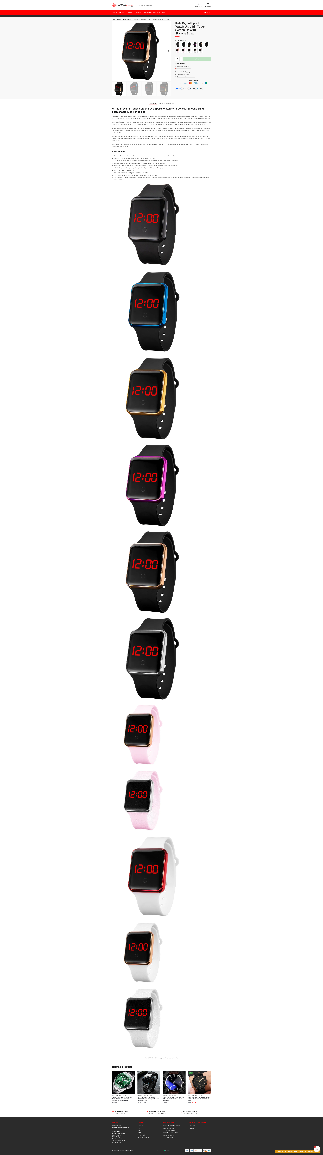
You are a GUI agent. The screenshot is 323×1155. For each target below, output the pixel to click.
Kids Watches (126, 19)
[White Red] (189, 50)
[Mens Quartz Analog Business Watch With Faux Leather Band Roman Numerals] (174, 1082)
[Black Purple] (195, 44)
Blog (139, 1128)
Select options (123, 1106)
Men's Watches (116, 1095)
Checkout (208, 6)
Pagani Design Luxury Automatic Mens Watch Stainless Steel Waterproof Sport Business (122, 1098)
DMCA (140, 1133)
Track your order (168, 1137)
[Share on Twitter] (183, 88)
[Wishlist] (132, 1073)
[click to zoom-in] (141, 51)
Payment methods (168, 1128)
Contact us (141, 1130)
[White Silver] (200, 50)
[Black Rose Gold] (200, 44)
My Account (198, 6)
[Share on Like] (176, 88)
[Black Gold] (189, 44)
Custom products (168, 1135)
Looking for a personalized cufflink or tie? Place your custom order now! (297, 1151)
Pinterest (191, 1128)
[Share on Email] (194, 88)
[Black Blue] (183, 44)
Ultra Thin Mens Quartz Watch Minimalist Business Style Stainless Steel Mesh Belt (148, 1098)
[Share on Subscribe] (197, 88)
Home (113, 19)
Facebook (192, 1126)
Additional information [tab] (166, 103)
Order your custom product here (186, 77)
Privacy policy (142, 1135)
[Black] (177, 44)
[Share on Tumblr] (190, 88)
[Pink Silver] (183, 50)
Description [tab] (153, 103)
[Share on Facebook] (180, 88)
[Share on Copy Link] (201, 88)
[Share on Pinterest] (187, 88)
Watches (119, 19)
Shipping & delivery (169, 1130)
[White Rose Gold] (195, 50)
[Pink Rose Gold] (177, 50)
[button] (168, 51)
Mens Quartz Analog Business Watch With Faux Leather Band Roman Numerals (174, 1098)
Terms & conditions (143, 1137)
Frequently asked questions (171, 1126)
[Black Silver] (206, 44)
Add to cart (197, 59)
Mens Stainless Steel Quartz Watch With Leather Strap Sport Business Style (199, 1098)
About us (140, 1126)
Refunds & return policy (170, 1133)
